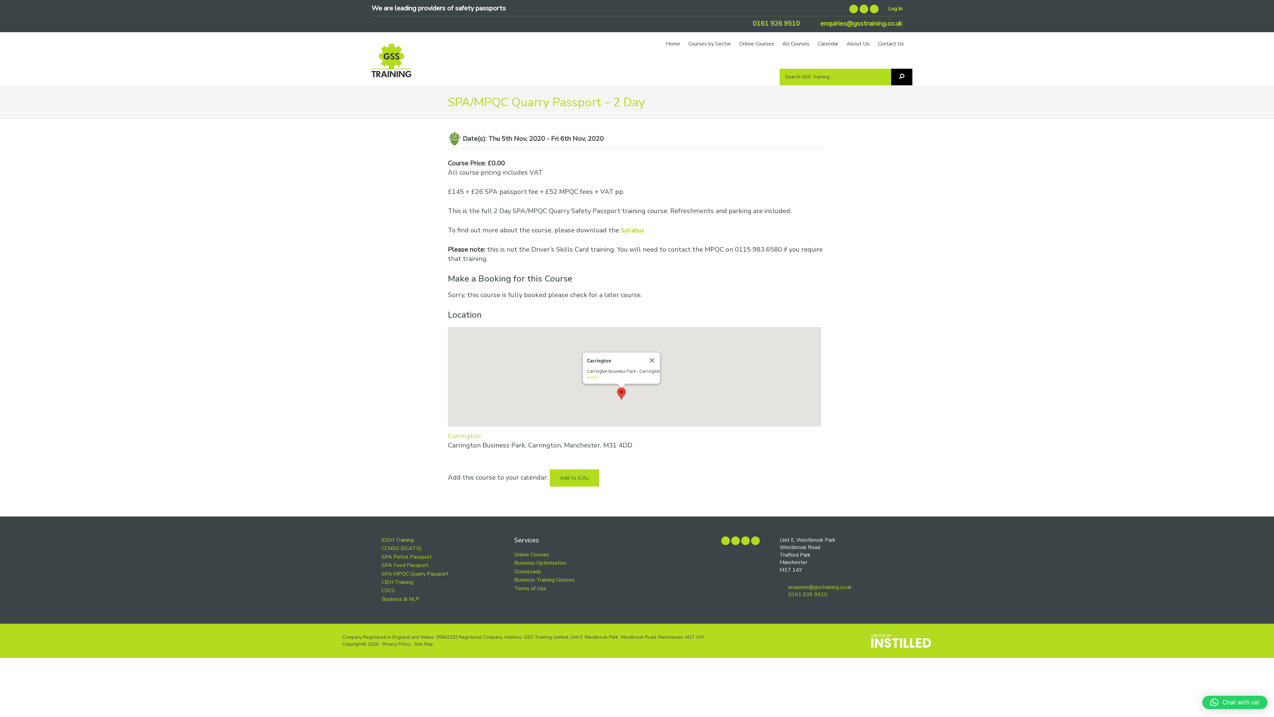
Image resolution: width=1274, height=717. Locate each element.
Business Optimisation (540, 563)
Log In (895, 8)
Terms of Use (530, 588)
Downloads (527, 571)
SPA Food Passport (405, 565)
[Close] (652, 360)
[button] (621, 393)
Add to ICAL (574, 478)
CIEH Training (397, 582)
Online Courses (531, 554)
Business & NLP (400, 599)
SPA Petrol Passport (407, 557)
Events (593, 377)
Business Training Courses (544, 580)
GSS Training (391, 64)
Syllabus (632, 230)
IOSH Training (398, 540)
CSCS (388, 590)
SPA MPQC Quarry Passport (415, 574)
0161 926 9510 (775, 23)
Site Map (423, 644)
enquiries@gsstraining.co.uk (860, 23)
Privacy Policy (396, 644)
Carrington (464, 436)
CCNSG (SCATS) (401, 548)
